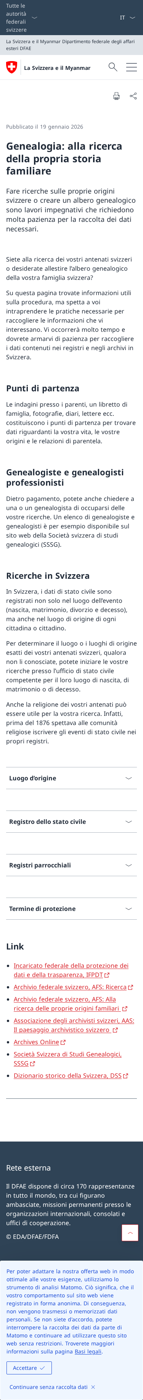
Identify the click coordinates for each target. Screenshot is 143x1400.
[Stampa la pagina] (116, 95)
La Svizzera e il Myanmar (57, 67)
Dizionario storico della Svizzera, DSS (68, 1075)
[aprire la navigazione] (131, 67)
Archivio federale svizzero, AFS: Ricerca (70, 987)
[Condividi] (133, 95)
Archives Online (36, 1042)
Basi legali (88, 1351)
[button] (130, 1232)
